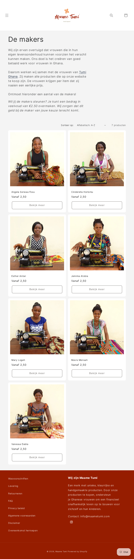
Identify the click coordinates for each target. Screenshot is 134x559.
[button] (6, 15)
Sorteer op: (67, 125)
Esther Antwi (18, 276)
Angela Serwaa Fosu (23, 192)
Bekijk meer (37, 205)
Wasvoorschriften (18, 478)
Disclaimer (14, 523)
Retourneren (15, 493)
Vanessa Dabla (19, 444)
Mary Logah (18, 360)
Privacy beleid (16, 508)
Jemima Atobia (79, 276)
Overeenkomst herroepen (23, 530)
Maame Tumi (61, 551)
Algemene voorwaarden (21, 515)
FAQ (10, 500)
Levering (13, 486)
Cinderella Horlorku (82, 192)
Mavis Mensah (79, 360)
